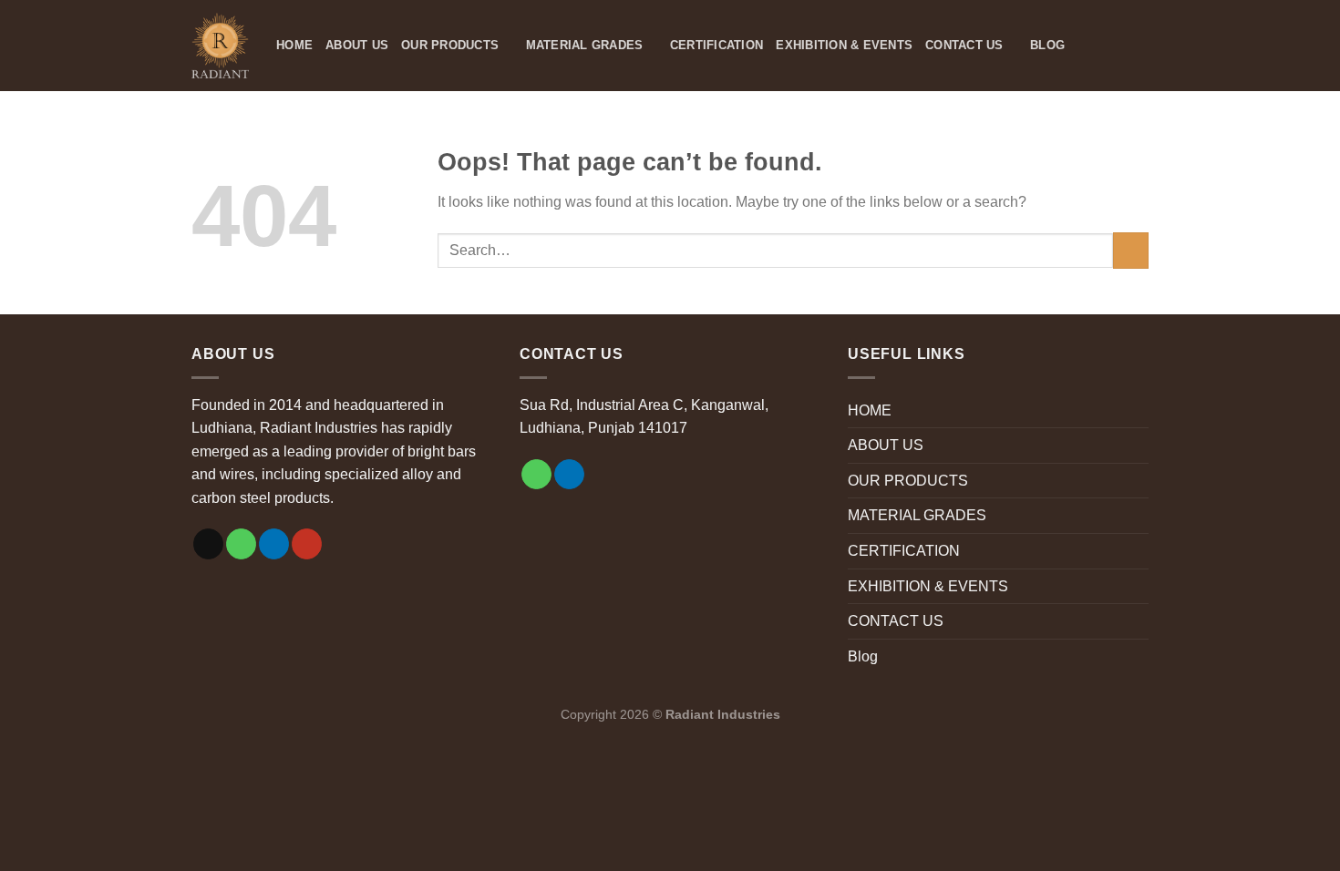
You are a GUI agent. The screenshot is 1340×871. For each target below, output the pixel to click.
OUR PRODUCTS (450, 45)
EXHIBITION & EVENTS (844, 45)
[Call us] (241, 543)
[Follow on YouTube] (307, 543)
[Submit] (1131, 250)
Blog (1047, 45)
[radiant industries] (220, 46)
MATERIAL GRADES (585, 45)
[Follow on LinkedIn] (274, 543)
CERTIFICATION (716, 45)
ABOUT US (356, 45)
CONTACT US (964, 45)
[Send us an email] (208, 543)
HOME (294, 45)
